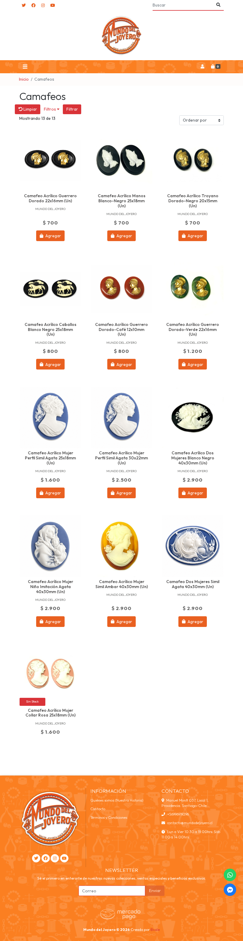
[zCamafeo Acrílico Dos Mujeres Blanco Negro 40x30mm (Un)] (192, 417)
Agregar (52, 235)
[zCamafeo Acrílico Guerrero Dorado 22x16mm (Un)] (50, 160)
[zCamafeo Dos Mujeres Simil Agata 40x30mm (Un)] (192, 546)
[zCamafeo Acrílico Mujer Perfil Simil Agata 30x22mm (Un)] (121, 417)
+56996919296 (178, 814)
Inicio (24, 79)
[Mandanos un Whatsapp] (230, 875)
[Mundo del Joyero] (121, 35)
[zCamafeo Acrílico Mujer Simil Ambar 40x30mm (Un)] (121, 546)
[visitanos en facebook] (33, 5)
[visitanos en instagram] (43, 5)
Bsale (155, 929)
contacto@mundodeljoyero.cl (189, 823)
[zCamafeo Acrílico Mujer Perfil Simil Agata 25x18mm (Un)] (50, 417)
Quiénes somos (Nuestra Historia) (116, 800)
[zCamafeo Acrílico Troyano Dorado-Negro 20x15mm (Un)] (192, 160)
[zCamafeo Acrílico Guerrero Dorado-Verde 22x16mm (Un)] (192, 289)
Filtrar (72, 109)
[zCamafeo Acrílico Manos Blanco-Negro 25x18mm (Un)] (121, 160)
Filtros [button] (50, 109)
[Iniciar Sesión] (202, 66)
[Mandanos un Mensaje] (230, 889)
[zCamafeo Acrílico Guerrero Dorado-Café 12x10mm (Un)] (121, 289)
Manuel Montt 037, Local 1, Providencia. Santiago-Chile (185, 803)
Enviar (155, 890)
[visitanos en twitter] (23, 5)
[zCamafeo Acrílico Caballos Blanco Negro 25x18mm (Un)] (50, 289)
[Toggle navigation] (25, 67)
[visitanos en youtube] (52, 5)
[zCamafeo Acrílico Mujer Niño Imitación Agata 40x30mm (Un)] (50, 546)
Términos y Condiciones (108, 817)
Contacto (97, 809)
